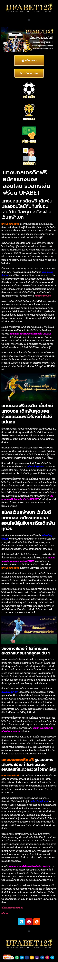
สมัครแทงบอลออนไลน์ (12, 907)
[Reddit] (36, 921)
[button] (29, 20)
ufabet (5, 913)
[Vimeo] (21, 921)
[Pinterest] (29, 921)
